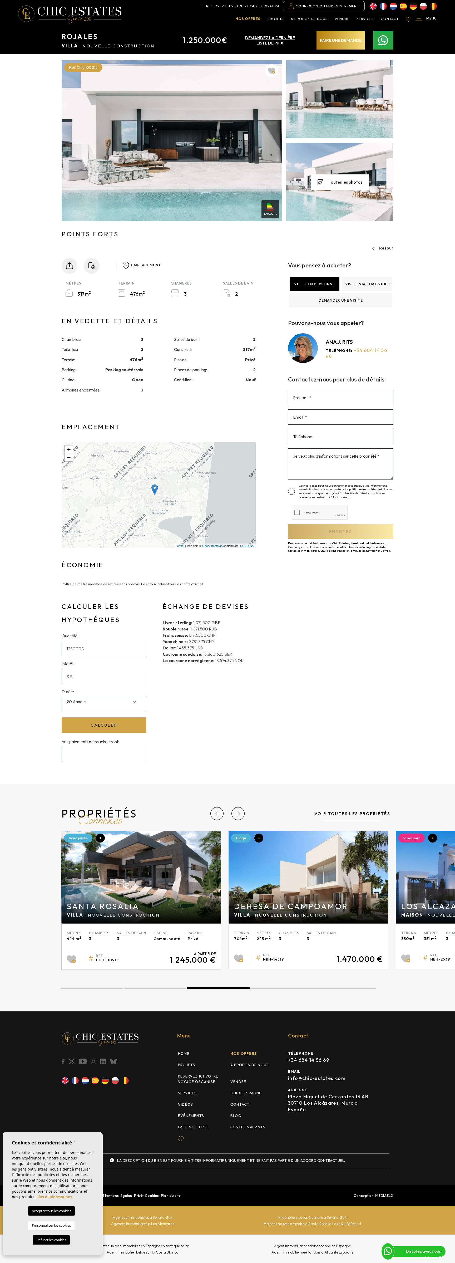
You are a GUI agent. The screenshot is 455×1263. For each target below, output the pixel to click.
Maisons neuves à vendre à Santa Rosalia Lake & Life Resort (312, 1223)
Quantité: (70, 635)
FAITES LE (193, 1127)
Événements (191, 1115)
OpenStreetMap (212, 546)
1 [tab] (92, 988)
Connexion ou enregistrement (327, 6)
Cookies (152, 1195)
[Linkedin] (103, 1061)
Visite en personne (314, 284)
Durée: (68, 691)
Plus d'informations (54, 1196)
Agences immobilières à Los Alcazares (142, 1223)
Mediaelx (384, 1195)
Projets (275, 19)
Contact (390, 19)
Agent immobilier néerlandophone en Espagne (312, 1246)
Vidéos (185, 1104)
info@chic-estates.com (316, 1078)
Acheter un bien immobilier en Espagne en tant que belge (143, 1246)
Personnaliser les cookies (51, 1225)
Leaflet (180, 546)
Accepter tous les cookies (51, 1210)
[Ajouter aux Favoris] (271, 70)
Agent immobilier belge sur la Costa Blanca (143, 1252)
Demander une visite (341, 300)
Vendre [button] (342, 19)
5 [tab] (344, 988)
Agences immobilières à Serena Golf (143, 1217)
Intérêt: (68, 663)
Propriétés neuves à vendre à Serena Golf (312, 1217)
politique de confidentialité (367, 489)
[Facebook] (64, 1061)
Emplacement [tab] (146, 265)
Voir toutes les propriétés (352, 813)
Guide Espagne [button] (246, 1093)
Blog (235, 1115)
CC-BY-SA (247, 546)
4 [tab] (281, 988)
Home (184, 1053)
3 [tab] (218, 988)
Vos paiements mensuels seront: (90, 741)
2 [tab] (155, 988)
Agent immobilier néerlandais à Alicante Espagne (312, 1252)
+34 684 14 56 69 (308, 1060)
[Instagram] (94, 1061)
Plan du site (171, 1195)
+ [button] (69, 449)
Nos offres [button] (247, 19)
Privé (138, 1195)
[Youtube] (83, 1061)
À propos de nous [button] (309, 19)
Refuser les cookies (51, 1239)
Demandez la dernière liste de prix (270, 40)
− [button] (69, 457)
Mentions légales (117, 1195)
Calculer (104, 725)
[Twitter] (72, 1061)
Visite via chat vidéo (368, 284)
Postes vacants (247, 1127)
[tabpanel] (141, 900)
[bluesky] (114, 1061)
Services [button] (365, 19)
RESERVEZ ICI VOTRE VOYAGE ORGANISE (243, 6)
